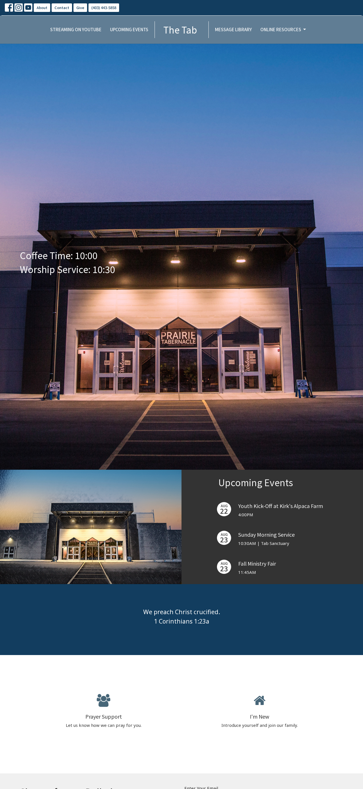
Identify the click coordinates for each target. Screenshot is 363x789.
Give (80, 7)
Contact (61, 7)
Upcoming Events (129, 29)
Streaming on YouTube (76, 29)
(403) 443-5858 (103, 7)
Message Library (233, 29)
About (42, 7)
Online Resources (280, 29)
